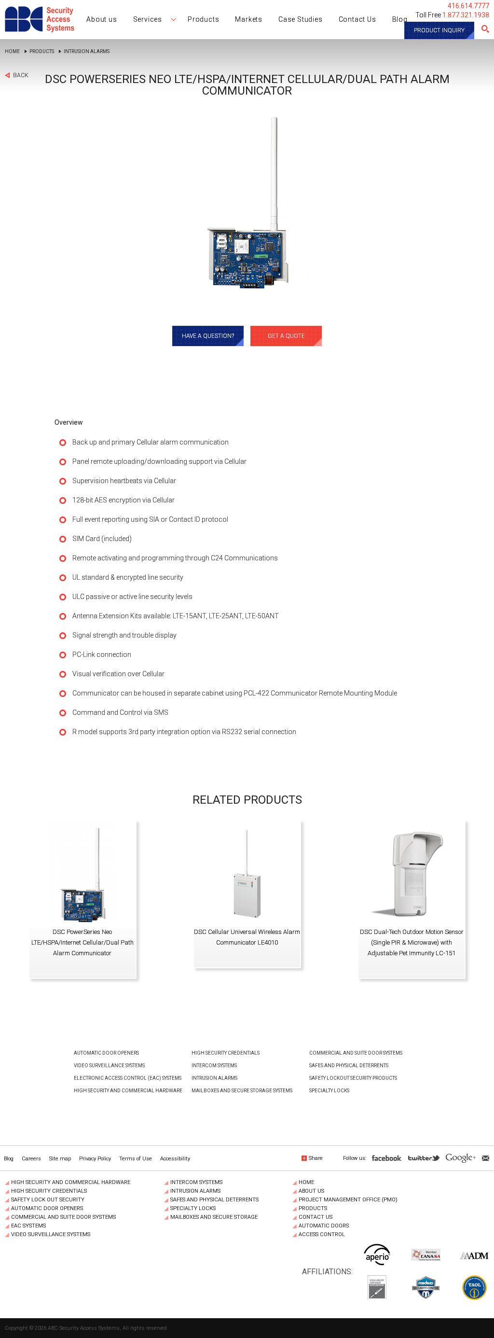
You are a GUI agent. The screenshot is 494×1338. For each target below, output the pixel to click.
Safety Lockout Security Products (353, 1078)
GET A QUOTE (286, 336)
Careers (31, 1159)
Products (41, 51)
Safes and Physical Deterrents (348, 1065)
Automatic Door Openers (106, 1053)
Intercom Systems (214, 1065)
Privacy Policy (95, 1159)
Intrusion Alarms (87, 51)
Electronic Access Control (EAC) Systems (127, 1078)
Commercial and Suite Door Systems (355, 1053)
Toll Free (452, 15)
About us (311, 1191)
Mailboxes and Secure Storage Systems (242, 1090)
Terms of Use (135, 1159)
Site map (60, 1159)
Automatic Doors (324, 1226)
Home (12, 51)
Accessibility (175, 1159)
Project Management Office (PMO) (348, 1200)
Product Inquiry (439, 30)
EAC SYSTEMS (28, 1226)
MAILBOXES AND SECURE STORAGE (214, 1217)
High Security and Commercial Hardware (128, 1090)
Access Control (322, 1235)
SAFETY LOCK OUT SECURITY (47, 1200)
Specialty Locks (329, 1090)
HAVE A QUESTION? (208, 336)
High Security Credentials (226, 1053)
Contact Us (315, 1217)
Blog (9, 1159)
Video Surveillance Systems (109, 1065)
